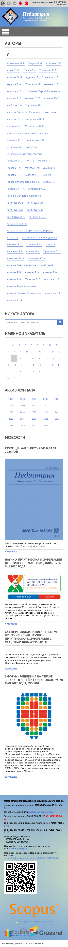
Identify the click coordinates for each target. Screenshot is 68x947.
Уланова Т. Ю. (33, 98)
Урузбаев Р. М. (15, 161)
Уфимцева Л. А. (52, 251)
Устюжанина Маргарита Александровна (30, 230)
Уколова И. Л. (14, 91)
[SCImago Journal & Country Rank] (34, 921)
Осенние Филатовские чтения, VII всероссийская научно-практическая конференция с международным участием (31, 637)
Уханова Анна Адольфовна (22, 265)
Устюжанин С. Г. (38, 216)
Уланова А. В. (14, 98)
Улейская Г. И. (14, 105)
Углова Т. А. (29, 70)
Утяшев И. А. (33, 251)
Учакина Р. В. (14, 272)
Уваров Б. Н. (35, 63)
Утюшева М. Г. (15, 251)
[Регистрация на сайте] (2, 3)
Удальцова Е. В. (48, 70)
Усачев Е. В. (44, 161)
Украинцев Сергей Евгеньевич (42, 91)
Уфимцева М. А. (15, 258)
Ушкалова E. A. (53, 293)
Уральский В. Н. (35, 140)
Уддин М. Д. (32, 77)
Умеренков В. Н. (35, 119)
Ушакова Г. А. (32, 272)
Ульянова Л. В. (15, 119)
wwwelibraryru (19, 848)
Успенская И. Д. (37, 189)
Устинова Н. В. (35, 202)
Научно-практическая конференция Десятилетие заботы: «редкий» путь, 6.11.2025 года (33, 563)
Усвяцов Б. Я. (32, 175)
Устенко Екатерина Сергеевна (24, 195)
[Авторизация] (8, 3)
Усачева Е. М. (31, 168)
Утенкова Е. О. (15, 244)
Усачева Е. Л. (14, 168)
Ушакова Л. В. (33, 279)
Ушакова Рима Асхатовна (21, 286)
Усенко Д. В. (50, 175)
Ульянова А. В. (51, 112)
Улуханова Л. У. (34, 105)
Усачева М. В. (50, 168)
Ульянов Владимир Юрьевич (23, 112)
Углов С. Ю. (13, 70)
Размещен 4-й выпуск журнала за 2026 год (30, 450)
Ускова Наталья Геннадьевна (23, 182)
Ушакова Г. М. (50, 272)
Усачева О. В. (14, 175)
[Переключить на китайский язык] (26, 3)
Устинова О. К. (15, 209)
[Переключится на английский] (20, 3)
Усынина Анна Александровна (39, 237)
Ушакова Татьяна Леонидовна (24, 293)
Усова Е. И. (49, 182)
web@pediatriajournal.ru (41, 812)
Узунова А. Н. (32, 84)
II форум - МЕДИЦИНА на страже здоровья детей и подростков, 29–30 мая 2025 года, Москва (34, 680)
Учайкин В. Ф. (48, 265)
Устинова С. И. (35, 209)
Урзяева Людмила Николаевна (24, 154)
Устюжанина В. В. (17, 223)
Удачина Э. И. (14, 77)
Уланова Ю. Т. (52, 98)
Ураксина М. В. (15, 140)
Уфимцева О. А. (36, 258)
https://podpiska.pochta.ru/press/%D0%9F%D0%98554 (32, 858)
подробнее (11, 551)
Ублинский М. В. (16, 63)
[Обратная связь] (14, 3)
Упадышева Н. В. (34, 126)
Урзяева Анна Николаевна (22, 147)
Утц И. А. (50, 244)
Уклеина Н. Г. (51, 84)
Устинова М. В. (15, 202)
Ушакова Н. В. (51, 279)
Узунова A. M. (14, 84)
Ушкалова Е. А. (15, 300)
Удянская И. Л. (50, 77)
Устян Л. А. (12, 237)
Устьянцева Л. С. (16, 216)
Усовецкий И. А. (16, 189)
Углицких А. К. (53, 63)
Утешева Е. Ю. (34, 244)
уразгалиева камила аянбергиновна (28, 133)
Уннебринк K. (14, 126)
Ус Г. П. (30, 161)
